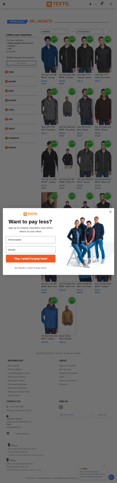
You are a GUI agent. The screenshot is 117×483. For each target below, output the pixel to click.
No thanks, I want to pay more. (31, 267)
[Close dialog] (110, 211)
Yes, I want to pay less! (30, 259)
